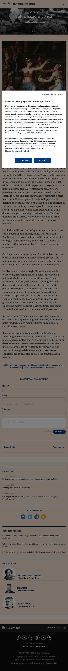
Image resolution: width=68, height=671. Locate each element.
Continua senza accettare (52, 94)
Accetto (42, 160)
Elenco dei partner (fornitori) (17, 151)
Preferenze (23, 160)
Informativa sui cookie (36, 133)
